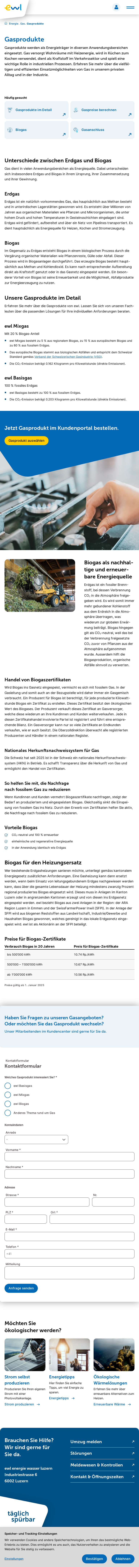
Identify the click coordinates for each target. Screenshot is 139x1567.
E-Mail (11, 1229)
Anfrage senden (21, 1288)
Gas (22, 23)
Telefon (12, 1247)
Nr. (95, 1195)
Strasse (12, 1195)
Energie (13, 23)
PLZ (9, 1212)
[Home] (6, 23)
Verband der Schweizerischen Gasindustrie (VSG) (68, 357)
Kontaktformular (17, 1060)
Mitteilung (13, 1264)
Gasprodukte (34, 23)
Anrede (11, 1132)
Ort (54, 1212)
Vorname (13, 1150)
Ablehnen (122, 1559)
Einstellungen (14, 1559)
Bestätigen (94, 1559)
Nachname (14, 1167)
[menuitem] (102, 1442)
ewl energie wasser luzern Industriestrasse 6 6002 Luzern (28, 1474)
